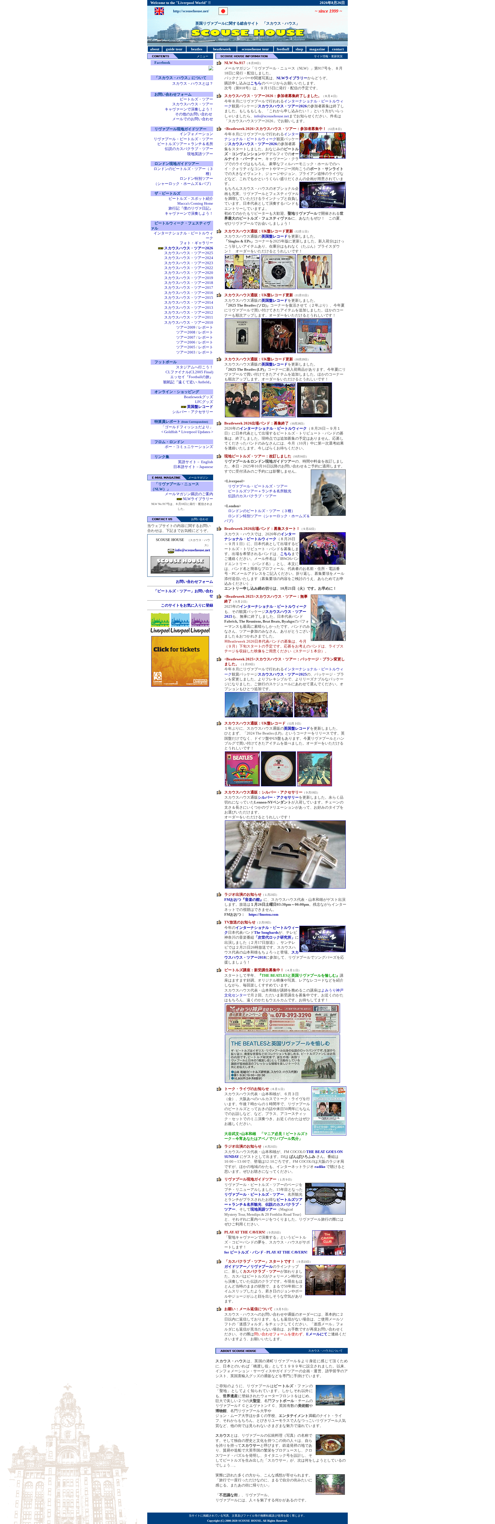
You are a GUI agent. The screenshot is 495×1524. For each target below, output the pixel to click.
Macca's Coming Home (195, 203)
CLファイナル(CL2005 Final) (189, 372)
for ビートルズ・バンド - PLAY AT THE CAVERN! (265, 1252)
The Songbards (266, 932)
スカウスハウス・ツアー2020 (188, 273)
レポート (205, 327)
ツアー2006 (185, 342)
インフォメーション (196, 134)
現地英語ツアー (200, 154)
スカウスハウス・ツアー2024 (188, 258)
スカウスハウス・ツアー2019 (188, 278)
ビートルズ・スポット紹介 (190, 198)
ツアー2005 (185, 347)
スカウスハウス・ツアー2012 (188, 312)
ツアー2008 (185, 332)
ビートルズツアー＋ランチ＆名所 (185, 144)
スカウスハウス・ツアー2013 (188, 307)
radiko (320, 1166)
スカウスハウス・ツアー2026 (282, 106)
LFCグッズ (204, 402)
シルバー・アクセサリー (192, 412)
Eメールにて (316, 1334)
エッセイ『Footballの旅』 (191, 377)
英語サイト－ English (195, 462)
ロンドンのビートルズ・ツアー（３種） (261, 511)
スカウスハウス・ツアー (192, 104)
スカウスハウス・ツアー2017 (188, 287)
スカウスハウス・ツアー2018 (188, 283)
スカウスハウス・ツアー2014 (188, 302)
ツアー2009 (185, 327)
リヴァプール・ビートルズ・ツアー (183, 139)
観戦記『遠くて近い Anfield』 (188, 382)
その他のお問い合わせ (193, 114)
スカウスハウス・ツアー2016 (188, 293)
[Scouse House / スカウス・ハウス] (211, 69)
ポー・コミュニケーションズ (189, 447)
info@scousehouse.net (271, 116)
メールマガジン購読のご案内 (189, 494)
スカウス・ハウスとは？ (192, 83)
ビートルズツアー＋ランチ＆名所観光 (259, 491)
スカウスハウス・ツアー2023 (188, 263)
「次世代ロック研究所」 (274, 937)
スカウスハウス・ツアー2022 (188, 268)
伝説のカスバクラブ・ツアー (189, 149)
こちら (285, 554)
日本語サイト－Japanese (193, 467)
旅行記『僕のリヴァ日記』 (190, 208)
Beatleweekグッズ (198, 397)
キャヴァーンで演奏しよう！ (189, 109)
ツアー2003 (185, 352)
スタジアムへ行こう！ (194, 367)
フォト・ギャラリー (196, 243)
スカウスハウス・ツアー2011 (188, 317)
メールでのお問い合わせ (192, 119)
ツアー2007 (185, 337)
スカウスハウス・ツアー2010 (188, 322)
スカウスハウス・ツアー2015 (188, 297)
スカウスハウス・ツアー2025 (188, 253)
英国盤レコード (275, 236)
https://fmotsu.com (263, 914)
